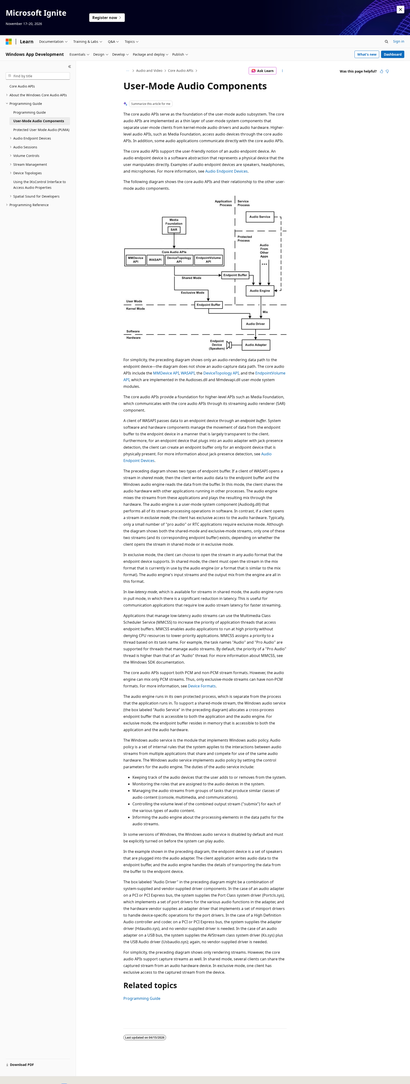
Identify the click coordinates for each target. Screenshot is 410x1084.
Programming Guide (141, 998)
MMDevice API (166, 373)
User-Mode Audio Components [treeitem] (38, 121)
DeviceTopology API (221, 373)
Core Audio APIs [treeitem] (22, 86)
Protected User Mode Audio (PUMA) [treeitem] (41, 129)
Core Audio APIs (180, 70)
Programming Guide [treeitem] (29, 112)
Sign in (398, 41)
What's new (367, 54)
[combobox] (38, 76)
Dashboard (393, 54)
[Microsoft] (9, 42)
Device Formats (202, 686)
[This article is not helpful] (387, 71)
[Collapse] (69, 66)
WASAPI (188, 373)
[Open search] (386, 41)
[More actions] (282, 71)
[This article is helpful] (381, 71)
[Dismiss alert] (400, 9)
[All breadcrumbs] (127, 71)
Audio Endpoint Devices (226, 171)
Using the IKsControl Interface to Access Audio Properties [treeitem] (39, 185)
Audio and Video (149, 70)
